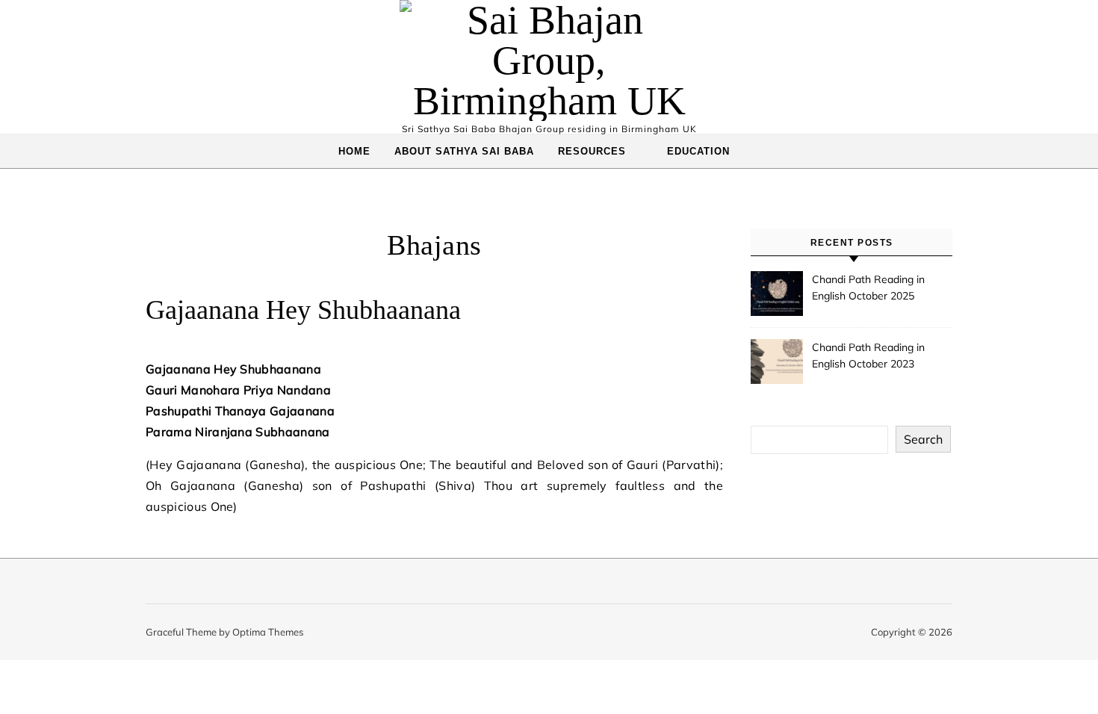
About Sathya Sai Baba (464, 151)
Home (354, 151)
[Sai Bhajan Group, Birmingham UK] (549, 60)
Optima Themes (267, 632)
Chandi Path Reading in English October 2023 (868, 355)
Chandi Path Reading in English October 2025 (868, 287)
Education (698, 151)
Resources (592, 151)
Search (923, 439)
